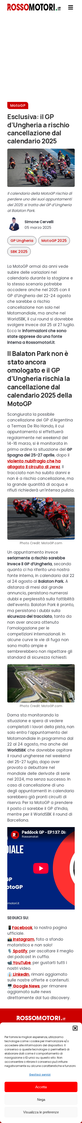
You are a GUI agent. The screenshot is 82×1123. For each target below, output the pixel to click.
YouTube (21, 962)
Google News (26, 986)
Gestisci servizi (40, 1075)
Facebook (22, 927)
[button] (75, 1028)
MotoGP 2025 (54, 240)
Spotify (19, 951)
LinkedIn (20, 974)
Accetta (41, 1087)
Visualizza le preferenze (41, 1112)
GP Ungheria (21, 240)
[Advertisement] (41, 60)
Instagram (23, 939)
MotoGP (17, 105)
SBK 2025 (19, 251)
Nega (41, 1099)
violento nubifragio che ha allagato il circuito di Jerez (34, 464)
